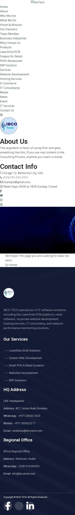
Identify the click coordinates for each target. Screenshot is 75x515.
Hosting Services (11, 79)
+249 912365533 (21, 466)
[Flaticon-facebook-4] (7, 506)
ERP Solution (8, 65)
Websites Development (23, 373)
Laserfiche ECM (10, 52)
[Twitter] (1, 195)
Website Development (14, 74)
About (4, 11)
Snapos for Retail (11, 56)
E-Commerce (8, 83)
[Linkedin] (30, 506)
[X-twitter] (19, 506)
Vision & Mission (11, 25)
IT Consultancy (10, 88)
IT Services (7, 106)
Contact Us (7, 110)
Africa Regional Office (16, 451)
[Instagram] (1, 200)
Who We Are (8, 16)
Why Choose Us (10, 43)
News (4, 97)
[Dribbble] (1, 204)
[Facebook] (1, 191)
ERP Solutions (17, 380)
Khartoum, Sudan (19, 458)
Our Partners (8, 29)
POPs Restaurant (11, 61)
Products (6, 47)
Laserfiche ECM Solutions (24, 350)
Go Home (11, 265)
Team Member (9, 34)
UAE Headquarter (13, 401)
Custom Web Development (25, 358)
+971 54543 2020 (21, 416)
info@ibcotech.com (19, 473)
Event (3, 101)
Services (5, 70)
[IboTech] (37, 2)
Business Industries (13, 38)
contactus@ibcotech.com (22, 430)
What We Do (8, 20)
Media (4, 92)
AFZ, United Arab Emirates (25, 408)
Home (4, 7)
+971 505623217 (19, 423)
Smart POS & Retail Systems (26, 365)
